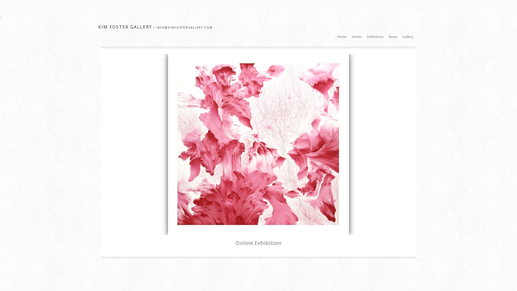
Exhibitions (375, 36)
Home (342, 36)
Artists (357, 36)
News (393, 36)
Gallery (408, 36)
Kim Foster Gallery (125, 27)
